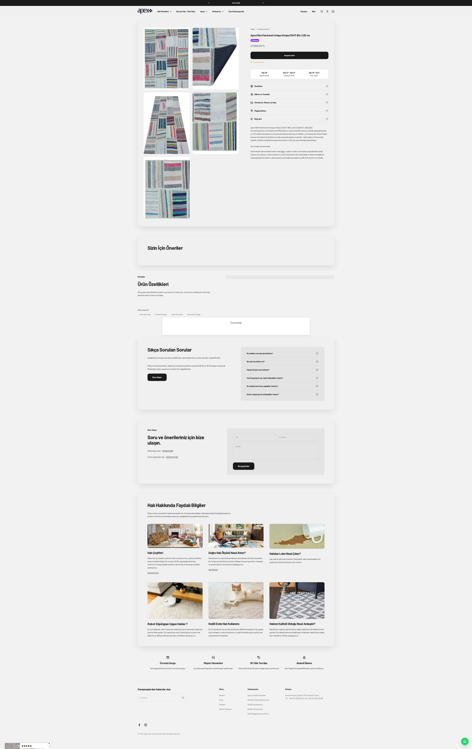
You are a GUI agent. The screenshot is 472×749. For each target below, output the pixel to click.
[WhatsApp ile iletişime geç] (465, 741)
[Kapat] (465, 708)
